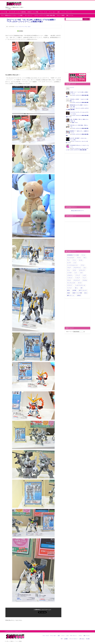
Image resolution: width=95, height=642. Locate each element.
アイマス (79, 257)
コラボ (81, 272)
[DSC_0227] (33, 448)
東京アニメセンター (83, 290)
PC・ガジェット (28, 15)
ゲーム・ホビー (52, 12)
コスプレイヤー (82, 270)
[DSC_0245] (33, 69)
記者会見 (79, 295)
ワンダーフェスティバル (80, 285)
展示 (81, 287)
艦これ (85, 292)
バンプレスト (69, 277)
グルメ (84, 267)
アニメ (68, 260)
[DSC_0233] (33, 478)
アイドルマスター (70, 257)
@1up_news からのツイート (77, 210)
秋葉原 (68, 292)
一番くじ (76, 287)
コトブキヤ (69, 272)
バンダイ (84, 275)
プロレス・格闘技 (60, 15)
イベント (74, 260)
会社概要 (66, 638)
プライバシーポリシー (73, 638)
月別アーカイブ (69, 331)
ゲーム (68, 270)
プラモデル (84, 280)
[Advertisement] (77, 47)
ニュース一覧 (4, 12)
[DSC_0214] (33, 390)
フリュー (84, 277)
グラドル (82, 265)
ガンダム (80, 260)
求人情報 (87, 638)
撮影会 (68, 290)
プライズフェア (76, 280)
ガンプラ (69, 262)
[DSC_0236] (33, 537)
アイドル (83, 255)
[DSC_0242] (33, 143)
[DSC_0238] (33, 601)
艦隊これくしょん (70, 295)
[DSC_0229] (33, 507)
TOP (61, 638)
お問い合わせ (81, 638)
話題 (58, 12)
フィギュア (77, 277)
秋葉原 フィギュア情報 (77, 292)
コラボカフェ (69, 275)
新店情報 (74, 290)
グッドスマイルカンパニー (72, 265)
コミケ (75, 272)
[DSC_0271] (33, 237)
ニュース (72, 87)
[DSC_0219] (33, 266)
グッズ (74, 262)
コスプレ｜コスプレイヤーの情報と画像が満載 (44, 15)
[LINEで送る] (20, 30)
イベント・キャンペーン (66, 12)
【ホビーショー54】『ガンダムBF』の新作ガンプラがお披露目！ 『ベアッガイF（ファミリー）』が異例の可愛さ (32, 21)
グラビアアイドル (77, 267)
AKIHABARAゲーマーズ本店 (73, 255)
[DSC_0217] (33, 419)
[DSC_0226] (33, 360)
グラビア (69, 267)
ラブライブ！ (69, 285)
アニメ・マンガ (43, 12)
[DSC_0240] (33, 114)
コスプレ (74, 270)
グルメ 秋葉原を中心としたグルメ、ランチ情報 (12, 15)
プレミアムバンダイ (71, 282)
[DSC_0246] (33, 172)
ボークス (80, 282)
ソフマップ (77, 275)
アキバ (84, 257)
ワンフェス (69, 287)
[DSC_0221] (33, 331)
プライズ (69, 280)
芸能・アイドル (69, 15)
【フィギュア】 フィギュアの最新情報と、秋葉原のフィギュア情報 (23, 12)
